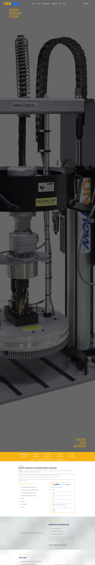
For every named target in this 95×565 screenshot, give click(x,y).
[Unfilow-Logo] (11, 2)
